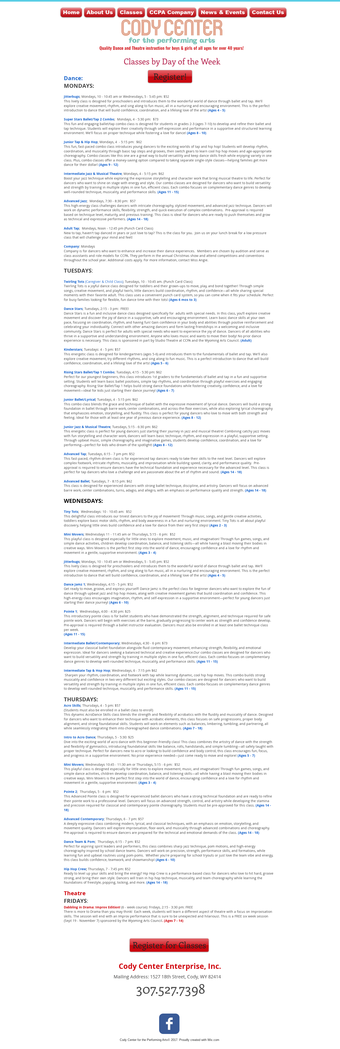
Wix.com (213, 1040)
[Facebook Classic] (169, 1024)
